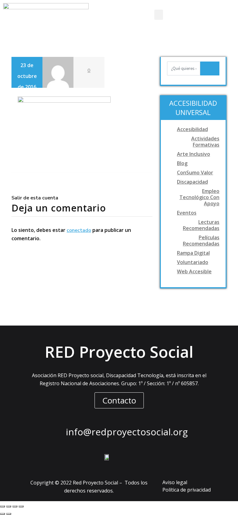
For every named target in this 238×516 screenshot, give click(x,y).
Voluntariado (192, 262)
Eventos (186, 213)
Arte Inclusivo (193, 154)
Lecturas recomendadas (201, 225)
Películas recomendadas (201, 240)
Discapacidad (192, 182)
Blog (182, 163)
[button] (158, 15)
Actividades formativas (205, 141)
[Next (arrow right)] (8, 514)
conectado (79, 230)
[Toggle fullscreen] (14, 506)
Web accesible (194, 271)
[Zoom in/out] (21, 506)
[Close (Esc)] (2, 506)
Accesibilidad (192, 129)
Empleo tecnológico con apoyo (199, 197)
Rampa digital (193, 253)
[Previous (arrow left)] (2, 514)
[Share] (8, 506)
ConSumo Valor (195, 172)
